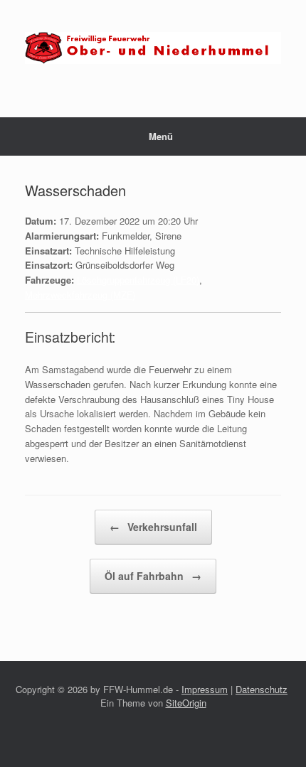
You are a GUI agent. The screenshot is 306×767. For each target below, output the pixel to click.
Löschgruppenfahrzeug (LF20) (138, 279)
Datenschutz (261, 689)
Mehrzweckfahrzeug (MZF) (80, 294)
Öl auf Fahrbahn (153, 576)
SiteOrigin (186, 702)
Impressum (204, 689)
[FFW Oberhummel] (153, 48)
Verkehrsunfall (153, 527)
